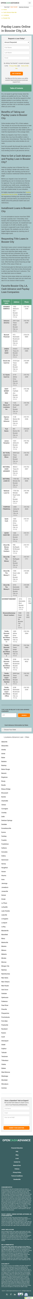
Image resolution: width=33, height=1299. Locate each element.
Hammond (4, 860)
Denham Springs (6, 820)
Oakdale (4, 993)
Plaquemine (5, 1013)
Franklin (4, 840)
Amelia (3, 750)
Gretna (3, 856)
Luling (3, 927)
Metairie (4, 954)
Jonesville (4, 891)
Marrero (3, 946)
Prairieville (4, 1025)
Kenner (3, 895)
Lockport (4, 923)
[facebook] (11, 1294)
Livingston (4, 919)
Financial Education (17, 1148)
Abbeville (4, 742)
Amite (3, 753)
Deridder (4, 824)
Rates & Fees (17, 1165)
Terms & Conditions (17, 1176)
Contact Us (17, 1162)
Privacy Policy (13, 66)
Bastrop (3, 765)
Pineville (4, 1009)
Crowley (4, 813)
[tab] (16, 730)
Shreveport (4, 1041)
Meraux (3, 950)
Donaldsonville (6, 828)
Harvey (3, 864)
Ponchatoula (5, 1017)
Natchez (4, 970)
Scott (3, 1037)
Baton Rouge (5, 769)
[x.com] (7, 1294)
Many (3, 938)
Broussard (4, 793)
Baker (3, 757)
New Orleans (5, 982)
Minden (3, 958)
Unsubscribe (17, 1179)
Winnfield (4, 1080)
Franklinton (5, 844)
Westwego (4, 1076)
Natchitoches (5, 974)
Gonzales (4, 852)
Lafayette (4, 907)
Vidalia (3, 1064)
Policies (17, 1169)
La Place (4, 903)
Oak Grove (4, 990)
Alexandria (4, 746)
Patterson (4, 1001)
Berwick (3, 773)
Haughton (4, 868)
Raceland (4, 1029)
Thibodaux (4, 1060)
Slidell (3, 1045)
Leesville (4, 915)
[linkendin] (15, 1294)
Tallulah (4, 1052)
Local (17, 1158)
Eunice (3, 832)
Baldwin (4, 761)
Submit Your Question (16, 1128)
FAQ (17, 1151)
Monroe (3, 962)
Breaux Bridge (5, 789)
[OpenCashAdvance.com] (10, 2)
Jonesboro (4, 887)
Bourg (3, 781)
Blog (17, 1155)
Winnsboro (4, 1084)
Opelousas (4, 997)
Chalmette (4, 801)
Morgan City (5, 966)
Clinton (3, 805)
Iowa (2, 879)
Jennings (4, 883)
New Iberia (4, 978)
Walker (3, 1068)
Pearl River (4, 1005)
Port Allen (4, 1021)
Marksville (4, 942)
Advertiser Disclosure (24, 7)
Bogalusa (4, 777)
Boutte (3, 785)
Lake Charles (5, 911)
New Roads (5, 986)
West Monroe (5, 1072)
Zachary (4, 1088)
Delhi (3, 816)
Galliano (4, 848)
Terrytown (4, 1056)
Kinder (3, 899)
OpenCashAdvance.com (15, 1290)
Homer (3, 871)
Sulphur (3, 1048)
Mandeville (4, 930)
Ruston (3, 1033)
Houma (3, 875)
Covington (4, 809)
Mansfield (4, 934)
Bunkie (3, 797)
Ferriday (4, 836)
